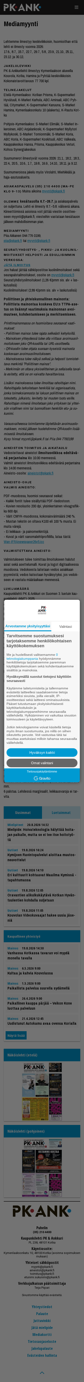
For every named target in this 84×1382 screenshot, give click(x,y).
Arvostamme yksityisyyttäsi (27, 626)
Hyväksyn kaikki (42, 752)
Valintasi (65, 626)
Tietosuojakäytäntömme (42, 771)
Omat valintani (42, 763)
